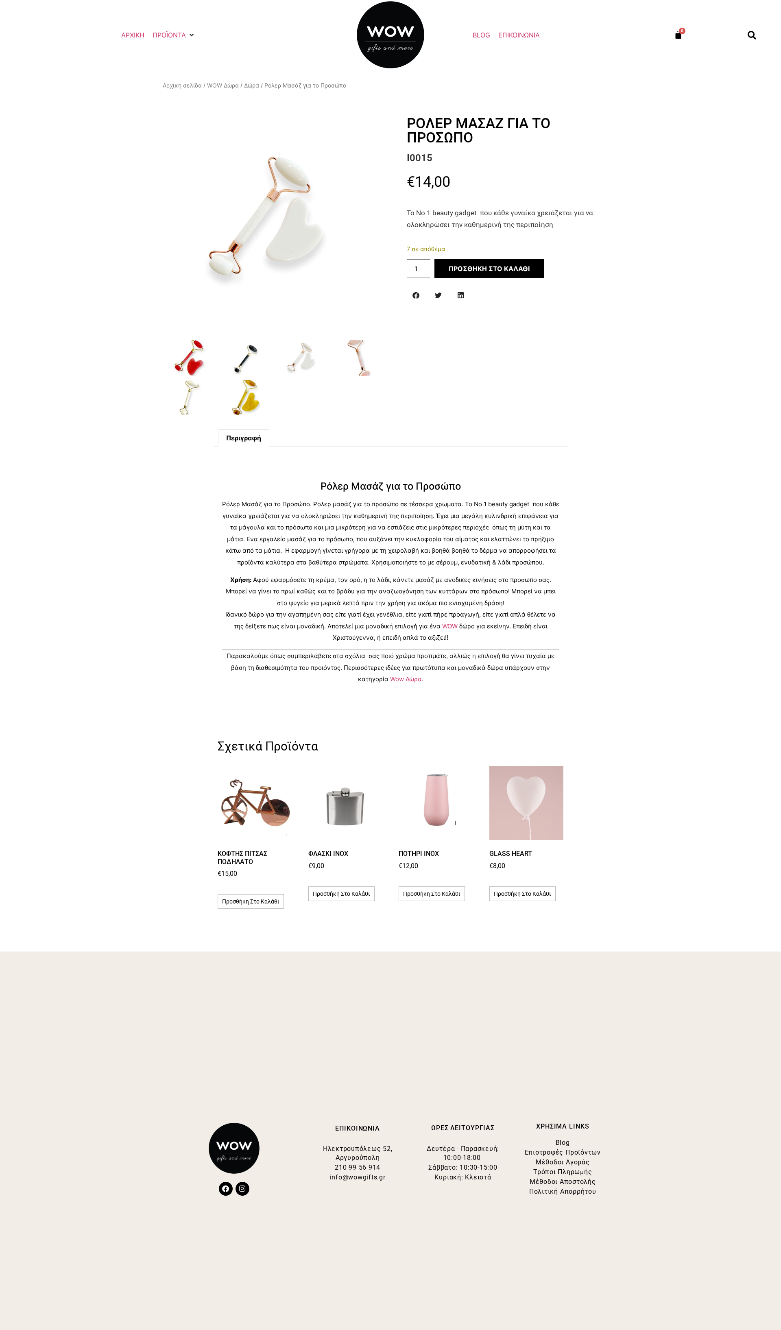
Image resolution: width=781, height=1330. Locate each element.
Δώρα (251, 85)
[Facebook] (226, 1189)
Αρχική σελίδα (182, 85)
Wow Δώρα (406, 679)
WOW (450, 626)
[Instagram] (242, 1189)
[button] (173, 35)
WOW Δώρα (223, 85)
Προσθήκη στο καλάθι (489, 269)
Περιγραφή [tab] (243, 438)
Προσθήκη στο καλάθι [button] (250, 901)
